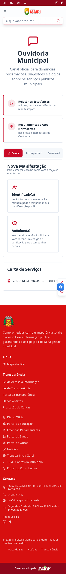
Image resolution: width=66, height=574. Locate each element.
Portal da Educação (20, 424)
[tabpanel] (33, 208)
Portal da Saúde (17, 436)
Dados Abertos (13, 401)
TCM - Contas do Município (25, 462)
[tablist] (33, 153)
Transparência (49, 549)
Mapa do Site (15, 364)
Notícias (12, 449)
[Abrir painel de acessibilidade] (62, 283)
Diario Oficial (15, 417)
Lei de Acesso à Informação (21, 382)
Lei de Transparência (16, 388)
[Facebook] (61, 2)
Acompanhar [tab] (34, 153)
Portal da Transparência (19, 395)
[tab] (13, 153)
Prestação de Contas (16, 407)
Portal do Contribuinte (22, 468)
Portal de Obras (17, 443)
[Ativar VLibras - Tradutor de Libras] (62, 291)
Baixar (52, 280)
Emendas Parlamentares (23, 430)
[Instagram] (56, 2)
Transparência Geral (20, 456)
